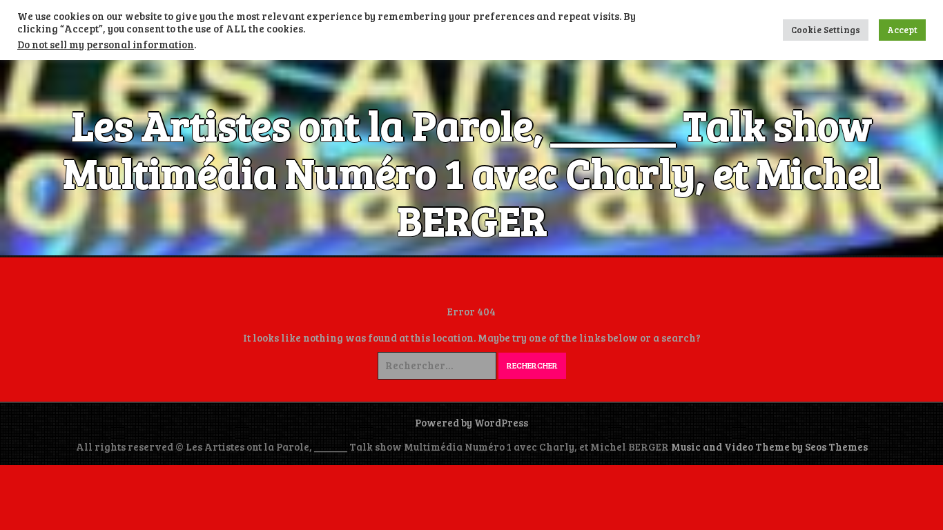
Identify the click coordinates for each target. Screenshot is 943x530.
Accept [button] (902, 29)
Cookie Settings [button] (825, 29)
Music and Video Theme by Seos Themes (769, 446)
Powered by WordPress (471, 422)
